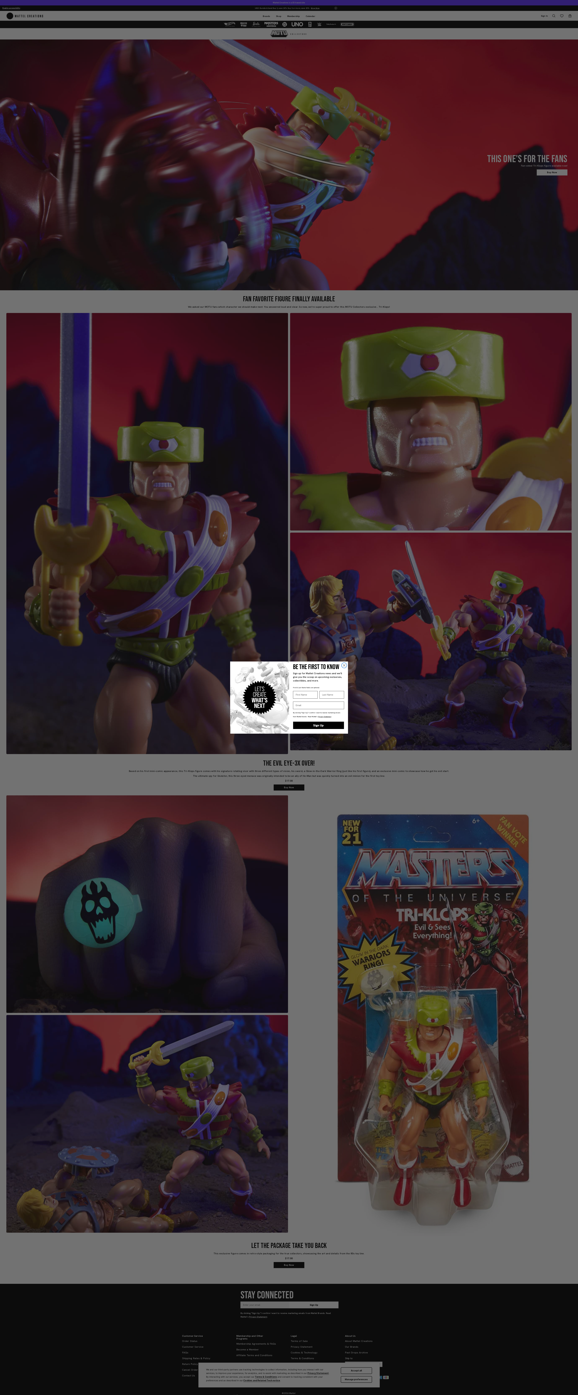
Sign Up (318, 725)
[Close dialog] (344, 665)
